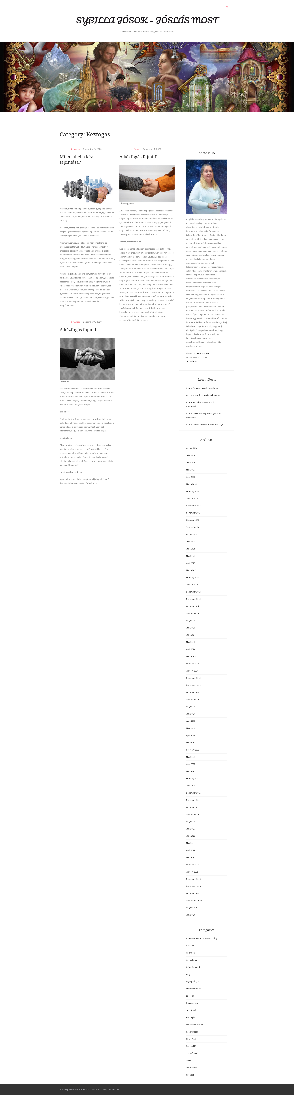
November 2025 (193, 512)
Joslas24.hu (191, 361)
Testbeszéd (191, 1067)
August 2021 (191, 821)
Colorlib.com (113, 1089)
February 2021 (192, 864)
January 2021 (192, 871)
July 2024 (190, 627)
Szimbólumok (192, 1053)
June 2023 (190, 721)
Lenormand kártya (194, 1024)
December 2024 (193, 591)
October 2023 (192, 692)
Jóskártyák (191, 1010)
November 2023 (193, 685)
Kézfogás (190, 1017)
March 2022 (191, 771)
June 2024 (190, 634)
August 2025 (191, 534)
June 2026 (190, 462)
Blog (188, 974)
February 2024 (192, 663)
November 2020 (193, 886)
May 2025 (190, 556)
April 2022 (190, 764)
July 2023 (190, 713)
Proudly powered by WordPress (74, 1089)
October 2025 (192, 520)
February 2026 (192, 491)
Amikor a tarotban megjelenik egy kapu (204, 395)
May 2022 (190, 757)
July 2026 (190, 455)
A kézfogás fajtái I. (79, 329)
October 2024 (192, 606)
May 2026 (190, 469)
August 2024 (191, 620)
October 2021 (192, 807)
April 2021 (190, 850)
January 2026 (192, 498)
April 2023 (190, 735)
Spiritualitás (191, 1046)
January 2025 (192, 584)
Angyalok (190, 952)
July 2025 (190, 541)
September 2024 (194, 613)
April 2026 (190, 477)
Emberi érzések (193, 988)
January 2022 (192, 785)
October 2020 (192, 893)
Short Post (191, 1039)
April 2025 (190, 563)
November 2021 (193, 800)
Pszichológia (192, 1031)
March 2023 (191, 742)
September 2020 (194, 900)
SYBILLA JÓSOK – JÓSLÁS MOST (147, 20)
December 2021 (193, 792)
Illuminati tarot (192, 1003)
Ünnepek (190, 1074)
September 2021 (194, 814)
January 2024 (192, 670)
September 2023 (194, 699)
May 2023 (190, 728)
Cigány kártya (192, 981)
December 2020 (193, 879)
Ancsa (77, 149)
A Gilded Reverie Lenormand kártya (202, 938)
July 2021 (190, 828)
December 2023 (193, 678)
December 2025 (193, 505)
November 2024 (193, 599)
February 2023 (192, 749)
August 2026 (191, 448)
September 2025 (194, 527)
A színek (190, 945)
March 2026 (191, 484)
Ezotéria (190, 995)
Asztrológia (191, 960)
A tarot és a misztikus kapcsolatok (202, 388)
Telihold (189, 1060)
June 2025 (190, 548)
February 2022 (192, 778)
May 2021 (190, 843)
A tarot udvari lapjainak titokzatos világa (204, 424)
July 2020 (190, 914)
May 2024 (190, 642)
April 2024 (190, 649)
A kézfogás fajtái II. (139, 156)
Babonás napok (193, 967)
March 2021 (191, 857)
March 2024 (191, 656)
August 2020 (191, 907)
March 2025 (191, 570)
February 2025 (192, 577)
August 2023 (191, 706)
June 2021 (190, 835)
